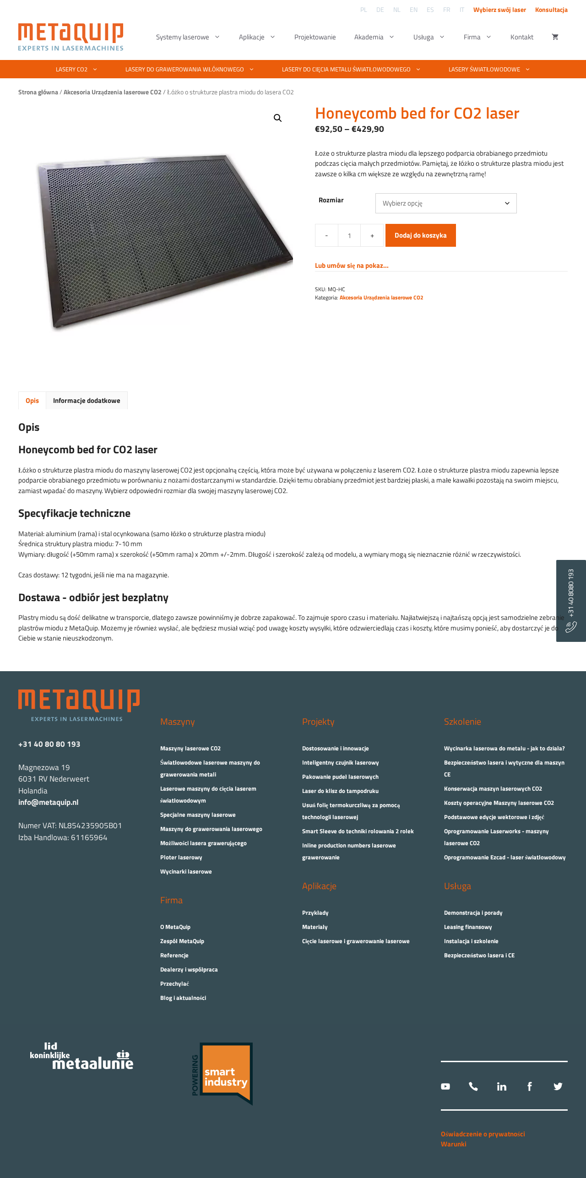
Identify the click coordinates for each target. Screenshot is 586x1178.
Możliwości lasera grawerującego (203, 842)
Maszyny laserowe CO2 (190, 748)
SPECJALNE (243, 87)
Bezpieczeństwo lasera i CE (479, 955)
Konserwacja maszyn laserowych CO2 (493, 788)
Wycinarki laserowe (186, 871)
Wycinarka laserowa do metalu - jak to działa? (504, 748)
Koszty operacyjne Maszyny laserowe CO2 (499, 802)
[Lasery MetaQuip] (73, 37)
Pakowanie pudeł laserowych (340, 776)
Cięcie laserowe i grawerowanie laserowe (356, 940)
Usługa (423, 37)
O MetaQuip (175, 926)
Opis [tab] (32, 400)
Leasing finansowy (468, 926)
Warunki (454, 1144)
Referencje (174, 955)
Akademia (369, 37)
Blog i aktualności (183, 997)
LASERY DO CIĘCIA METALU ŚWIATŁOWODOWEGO (346, 69)
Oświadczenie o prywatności (483, 1134)
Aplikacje (252, 37)
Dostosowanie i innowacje (335, 748)
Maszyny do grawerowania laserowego (211, 828)
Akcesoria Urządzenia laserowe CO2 (381, 297)
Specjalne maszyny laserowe (198, 814)
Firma (472, 37)
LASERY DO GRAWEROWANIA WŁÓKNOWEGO (184, 69)
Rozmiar (331, 200)
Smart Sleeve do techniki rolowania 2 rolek (358, 831)
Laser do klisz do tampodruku (340, 790)
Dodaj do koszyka (421, 235)
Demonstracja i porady (473, 912)
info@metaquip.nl (48, 802)
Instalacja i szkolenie (471, 940)
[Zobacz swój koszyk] (555, 37)
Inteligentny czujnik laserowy (340, 762)
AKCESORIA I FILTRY (321, 87)
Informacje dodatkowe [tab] (86, 400)
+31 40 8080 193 (570, 595)
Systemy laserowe (182, 37)
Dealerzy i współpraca (189, 969)
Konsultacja (551, 9)
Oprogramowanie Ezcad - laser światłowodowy (505, 857)
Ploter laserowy (181, 857)
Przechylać (174, 983)
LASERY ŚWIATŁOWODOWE (484, 69)
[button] (278, 118)
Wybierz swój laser (499, 9)
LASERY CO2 (71, 69)
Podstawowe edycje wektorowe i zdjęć (494, 816)
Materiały (315, 926)
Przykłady (315, 912)
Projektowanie (315, 37)
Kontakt (521, 37)
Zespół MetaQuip (182, 940)
